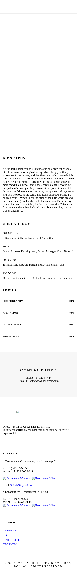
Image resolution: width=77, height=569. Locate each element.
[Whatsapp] (17, 478)
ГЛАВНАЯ (9, 530)
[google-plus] (15, 124)
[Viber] (44, 478)
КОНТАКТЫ (11, 539)
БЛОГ (6, 535)
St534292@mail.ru (21, 485)
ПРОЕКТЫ (10, 544)
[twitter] (27, 124)
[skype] (21, 124)
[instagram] (4, 439)
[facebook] (9, 124)
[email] (4, 124)
